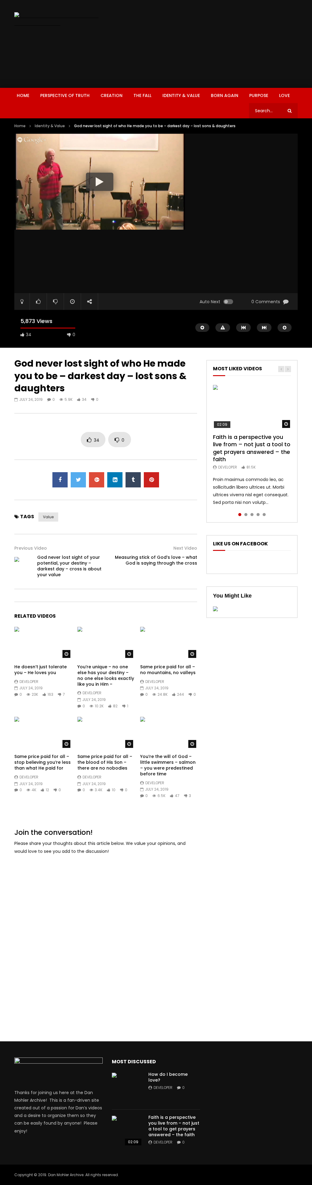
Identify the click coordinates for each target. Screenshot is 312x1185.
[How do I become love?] (127, 1088)
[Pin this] (151, 479)
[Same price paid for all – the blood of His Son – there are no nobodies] (105, 733)
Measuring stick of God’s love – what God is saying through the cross (156, 560)
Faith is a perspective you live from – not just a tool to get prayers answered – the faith (251, 448)
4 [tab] (258, 514)
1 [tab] (239, 514)
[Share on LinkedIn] (114, 479)
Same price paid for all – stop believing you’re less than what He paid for (42, 762)
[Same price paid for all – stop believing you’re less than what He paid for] (42, 733)
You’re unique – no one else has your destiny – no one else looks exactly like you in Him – (105, 675)
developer (29, 681)
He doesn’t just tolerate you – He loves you (40, 670)
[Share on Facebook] (60, 479)
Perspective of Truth (65, 95)
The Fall (142, 95)
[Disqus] (105, 936)
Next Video (185, 548)
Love (284, 95)
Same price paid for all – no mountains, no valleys (168, 670)
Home (23, 95)
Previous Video (30, 548)
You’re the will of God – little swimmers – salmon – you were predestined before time (168, 765)
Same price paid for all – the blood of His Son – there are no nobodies (104, 762)
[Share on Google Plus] (96, 479)
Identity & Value (181, 95)
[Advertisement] (211, 42)
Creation (111, 95)
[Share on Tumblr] (133, 479)
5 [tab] (264, 514)
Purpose (258, 95)
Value (48, 516)
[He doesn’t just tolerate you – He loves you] (42, 643)
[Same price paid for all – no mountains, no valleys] (168, 643)
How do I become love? (168, 1077)
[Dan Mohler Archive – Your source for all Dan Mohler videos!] (58, 19)
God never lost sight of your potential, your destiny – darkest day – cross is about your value (69, 566)
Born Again (224, 95)
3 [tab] (252, 514)
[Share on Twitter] (78, 479)
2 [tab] (245, 514)
